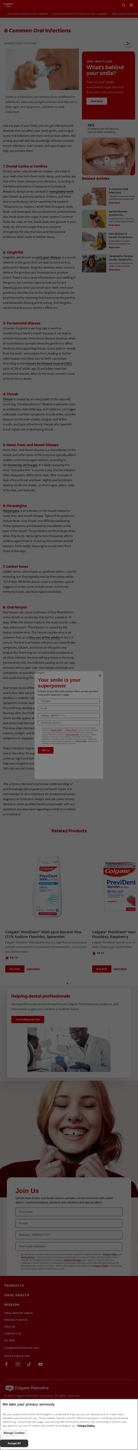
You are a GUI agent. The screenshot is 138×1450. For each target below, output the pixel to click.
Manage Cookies (14, 1432)
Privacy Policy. (86, 1425)
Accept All (14, 1443)
